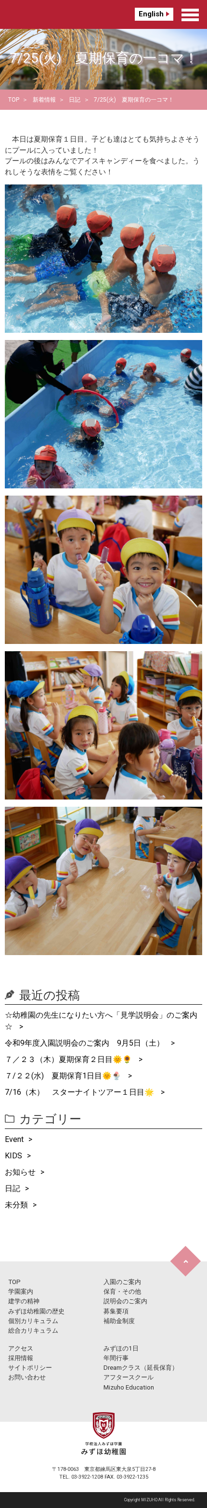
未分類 (16, 1204)
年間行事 (116, 1358)
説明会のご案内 (125, 1301)
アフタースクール (129, 1377)
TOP (13, 99)
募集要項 (116, 1311)
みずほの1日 (121, 1348)
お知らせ (20, 1172)
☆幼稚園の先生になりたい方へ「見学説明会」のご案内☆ (101, 1020)
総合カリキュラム (33, 1330)
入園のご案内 (122, 1281)
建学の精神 (23, 1301)
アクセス (20, 1348)
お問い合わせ (27, 1377)
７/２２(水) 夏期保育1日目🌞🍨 (64, 1075)
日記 (74, 99)
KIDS (13, 1155)
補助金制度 (119, 1320)
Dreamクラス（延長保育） (141, 1367)
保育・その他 (122, 1291)
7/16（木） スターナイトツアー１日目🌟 (80, 1092)
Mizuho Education (129, 1387)
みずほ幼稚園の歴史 (36, 1311)
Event (14, 1139)
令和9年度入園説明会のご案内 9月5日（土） (85, 1043)
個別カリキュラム (33, 1320)
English (151, 14)
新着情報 (44, 99)
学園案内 (20, 1291)
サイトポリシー (30, 1367)
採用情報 (20, 1358)
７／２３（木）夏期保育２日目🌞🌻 (69, 1059)
